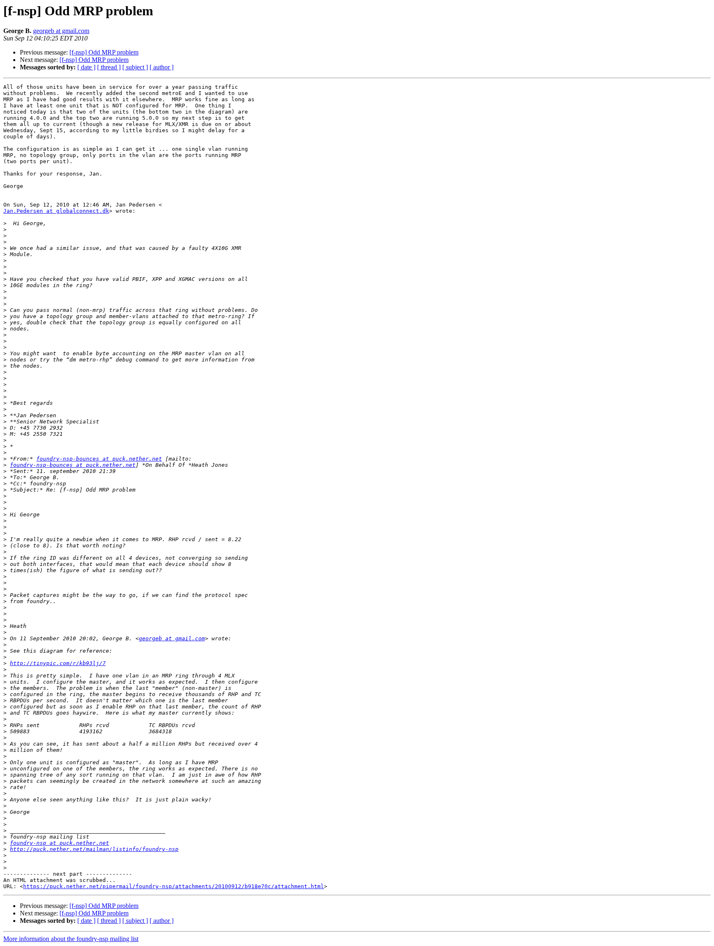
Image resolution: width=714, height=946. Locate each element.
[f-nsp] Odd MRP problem (103, 52)
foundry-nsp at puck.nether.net (59, 843)
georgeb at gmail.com (61, 30)
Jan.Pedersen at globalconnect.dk (56, 211)
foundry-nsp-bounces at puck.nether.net (99, 459)
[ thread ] (109, 67)
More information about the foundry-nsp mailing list (70, 938)
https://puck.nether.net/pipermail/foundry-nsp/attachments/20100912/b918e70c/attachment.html (173, 886)
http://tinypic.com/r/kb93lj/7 (58, 663)
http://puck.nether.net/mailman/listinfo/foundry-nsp (94, 849)
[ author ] (162, 67)
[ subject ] (135, 67)
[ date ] (86, 67)
